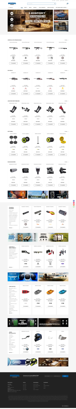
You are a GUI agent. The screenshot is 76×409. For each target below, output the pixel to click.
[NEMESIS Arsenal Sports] (51, 58)
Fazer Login (62, 0)
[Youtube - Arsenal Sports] (74, 205)
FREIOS (10, 341)
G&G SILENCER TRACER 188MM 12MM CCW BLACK (29, 220)
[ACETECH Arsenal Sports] (62, 224)
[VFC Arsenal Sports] (38, 264)
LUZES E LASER (11, 210)
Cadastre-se (66, 0)
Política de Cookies (35, 384)
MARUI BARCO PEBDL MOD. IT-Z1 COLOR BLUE (66, 299)
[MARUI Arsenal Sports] (38, 303)
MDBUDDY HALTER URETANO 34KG (52, 147)
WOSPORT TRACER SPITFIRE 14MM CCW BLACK (53, 220)
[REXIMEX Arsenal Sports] (62, 88)
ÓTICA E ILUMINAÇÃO (42, 7)
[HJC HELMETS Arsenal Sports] (50, 348)
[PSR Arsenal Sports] (24, 349)
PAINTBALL (35, 7)
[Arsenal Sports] (12, 3)
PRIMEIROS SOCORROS (12, 301)
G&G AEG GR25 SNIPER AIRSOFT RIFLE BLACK (66, 55)
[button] (14, 7)
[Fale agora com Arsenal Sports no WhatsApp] (74, 206)
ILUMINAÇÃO (11, 211)
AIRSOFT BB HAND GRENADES (13, 253)
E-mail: (9, 386)
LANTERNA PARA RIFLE (12, 221)
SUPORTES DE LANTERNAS (13, 217)
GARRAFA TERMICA (11, 295)
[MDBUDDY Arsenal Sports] (13, 149)
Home (44, 384)
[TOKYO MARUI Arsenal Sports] (62, 263)
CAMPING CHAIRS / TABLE (12, 298)
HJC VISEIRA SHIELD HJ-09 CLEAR (51, 345)
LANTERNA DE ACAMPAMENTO (13, 225)
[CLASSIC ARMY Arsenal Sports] (49, 58)
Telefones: (9, 384)
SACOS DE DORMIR (11, 307)
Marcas (58, 0)
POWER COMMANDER (12, 347)
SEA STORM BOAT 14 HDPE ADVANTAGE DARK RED (29, 299)
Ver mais (66, 70)
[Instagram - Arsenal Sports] (74, 203)
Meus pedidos (25, 389)
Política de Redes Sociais (36, 385)
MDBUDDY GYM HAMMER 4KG (39, 147)
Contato (54, 0)
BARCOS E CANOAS (12, 290)
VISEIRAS (10, 348)
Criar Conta (24, 388)
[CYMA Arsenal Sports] (25, 264)
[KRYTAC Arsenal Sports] (25, 58)
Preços (34, 388)
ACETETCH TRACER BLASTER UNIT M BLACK (65, 220)
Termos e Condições (36, 389)
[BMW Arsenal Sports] (27, 349)
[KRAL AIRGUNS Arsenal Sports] (13, 88)
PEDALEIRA (10, 337)
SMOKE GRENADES (11, 258)
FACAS (10, 302)
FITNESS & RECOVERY (50, 7)
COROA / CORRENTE (12, 342)
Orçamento (14, 63)
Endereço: (9, 388)
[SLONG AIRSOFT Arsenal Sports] (38, 224)
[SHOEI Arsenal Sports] (38, 348)
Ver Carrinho (24, 384)
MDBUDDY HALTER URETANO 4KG (27, 147)
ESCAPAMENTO (11, 336)
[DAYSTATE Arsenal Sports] (38, 88)
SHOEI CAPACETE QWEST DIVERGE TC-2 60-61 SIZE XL (42, 345)
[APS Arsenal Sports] (13, 58)
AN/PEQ (10, 222)
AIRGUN (30, 7)
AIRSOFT (25, 7)
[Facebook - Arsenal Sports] (74, 201)
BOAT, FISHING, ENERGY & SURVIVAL (61, 7)
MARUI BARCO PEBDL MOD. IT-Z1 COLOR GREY (41, 299)
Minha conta (24, 385)
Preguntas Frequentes (46, 385)
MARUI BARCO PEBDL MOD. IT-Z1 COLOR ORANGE (53, 299)
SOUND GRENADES (11, 252)
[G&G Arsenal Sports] (38, 58)
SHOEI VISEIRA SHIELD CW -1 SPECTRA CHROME (66, 345)
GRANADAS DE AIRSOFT (12, 249)
